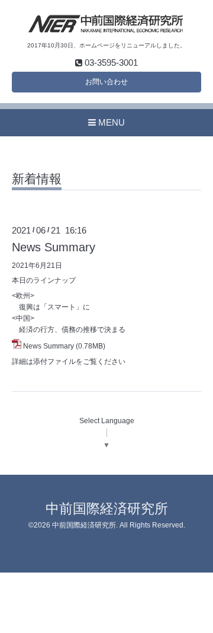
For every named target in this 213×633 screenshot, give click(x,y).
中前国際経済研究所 (107, 508)
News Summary (53, 247)
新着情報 (37, 179)
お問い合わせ (106, 82)
